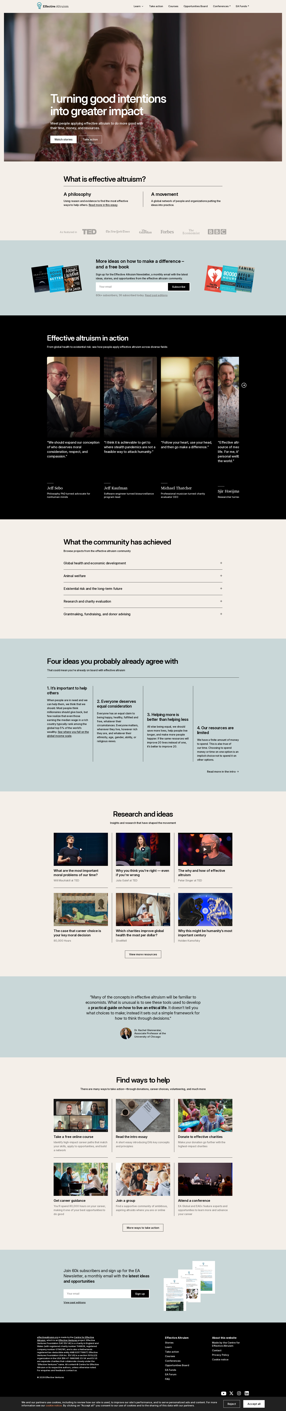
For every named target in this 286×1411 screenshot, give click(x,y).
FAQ (167, 1379)
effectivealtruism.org (47, 1337)
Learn (168, 1347)
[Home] (53, 6)
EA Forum (170, 1374)
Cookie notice (220, 1359)
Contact (216, 1350)
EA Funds (241, 6)
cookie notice (54, 1405)
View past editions (75, 1302)
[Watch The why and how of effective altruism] (205, 849)
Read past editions (156, 295)
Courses (173, 6)
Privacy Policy (220, 1354)
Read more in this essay (103, 205)
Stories (169, 1342)
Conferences (221, 6)
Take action (156, 6)
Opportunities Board (196, 6)
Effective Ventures (68, 1340)
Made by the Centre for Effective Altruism (226, 1344)
